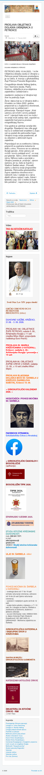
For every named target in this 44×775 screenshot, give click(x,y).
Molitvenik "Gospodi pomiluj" (15, 746)
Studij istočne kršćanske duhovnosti (21, 546)
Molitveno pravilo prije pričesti (15, 734)
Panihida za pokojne (12, 732)
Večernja (9, 750)
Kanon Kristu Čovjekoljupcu (15, 738)
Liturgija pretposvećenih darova (16, 730)
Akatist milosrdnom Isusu (14, 736)
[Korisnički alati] (36, 36)
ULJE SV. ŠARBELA (15, 554)
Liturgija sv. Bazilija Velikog (15, 727)
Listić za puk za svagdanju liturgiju (17, 744)
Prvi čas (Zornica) (11, 756)
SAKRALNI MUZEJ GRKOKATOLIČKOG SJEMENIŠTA (20, 658)
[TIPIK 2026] (16, 499)
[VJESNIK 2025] (20, 523)
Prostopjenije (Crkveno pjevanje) (16, 723)
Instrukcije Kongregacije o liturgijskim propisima (21, 742)
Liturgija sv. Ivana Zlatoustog (15, 725)
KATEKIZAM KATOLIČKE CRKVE (22, 680)
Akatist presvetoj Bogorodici (15, 748)
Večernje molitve (11, 754)
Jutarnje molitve (11, 752)
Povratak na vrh (36, 771)
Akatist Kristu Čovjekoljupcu (15, 740)
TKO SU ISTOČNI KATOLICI (19, 228)
